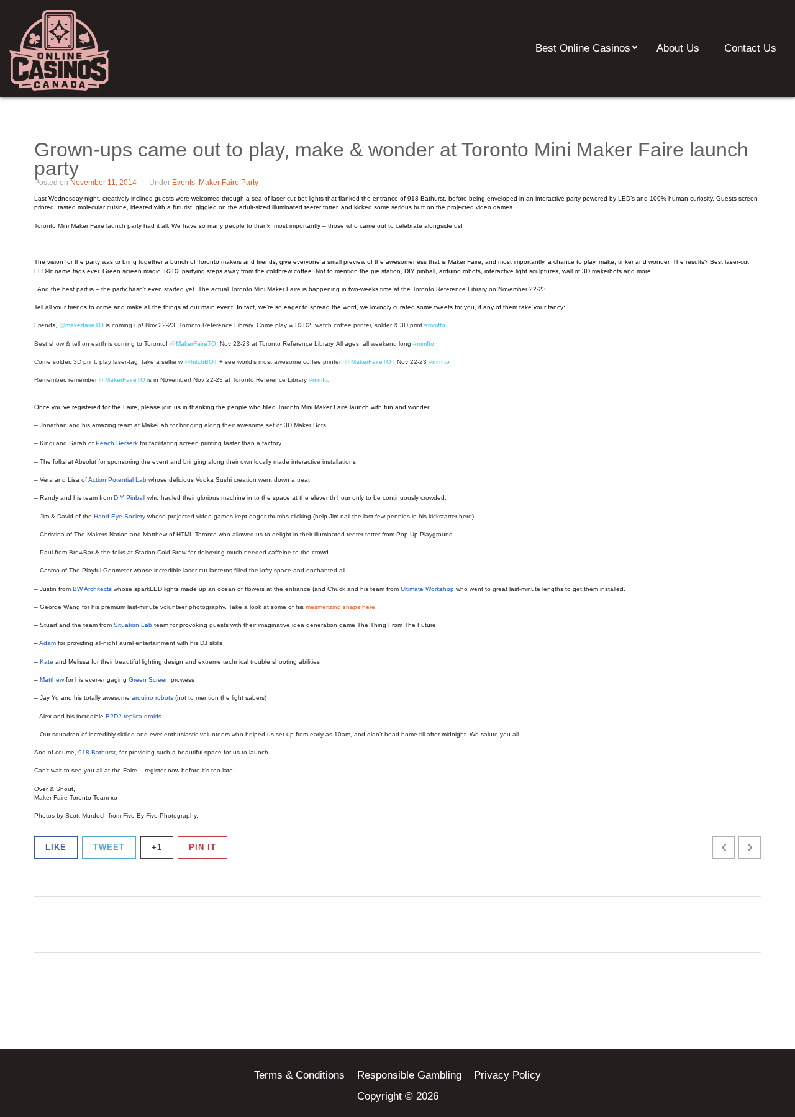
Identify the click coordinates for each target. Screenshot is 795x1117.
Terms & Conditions (299, 1075)
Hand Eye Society (119, 516)
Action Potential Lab (117, 479)
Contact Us (750, 48)
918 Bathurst (97, 752)
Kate (46, 661)
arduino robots (152, 697)
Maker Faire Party (228, 182)
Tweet (109, 847)
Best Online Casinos (582, 48)
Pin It (202, 847)
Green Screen (149, 679)
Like (55, 847)
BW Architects (92, 589)
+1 (157, 847)
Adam (47, 643)
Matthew (52, 679)
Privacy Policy (507, 1075)
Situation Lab (133, 625)
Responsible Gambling (409, 1075)
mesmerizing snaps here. (341, 607)
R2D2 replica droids (133, 716)
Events (183, 182)
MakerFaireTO (122, 379)
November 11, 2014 (103, 182)
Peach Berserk (117, 443)
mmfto (319, 379)
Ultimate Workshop (427, 589)
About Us (677, 48)
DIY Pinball (129, 497)
